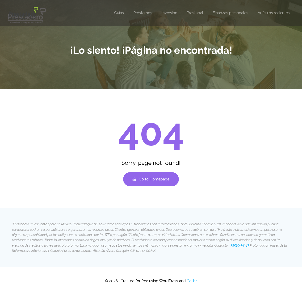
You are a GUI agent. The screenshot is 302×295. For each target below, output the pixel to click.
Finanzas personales (230, 13)
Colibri (192, 281)
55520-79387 (239, 245)
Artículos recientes (274, 13)
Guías (119, 13)
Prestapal (195, 13)
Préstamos (142, 13)
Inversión (169, 13)
